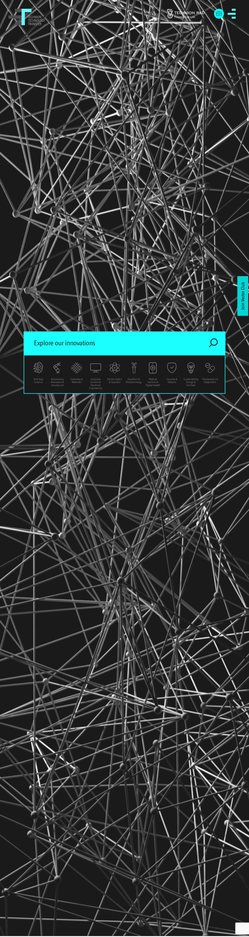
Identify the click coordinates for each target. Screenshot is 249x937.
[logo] (26, 17)
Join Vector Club (243, 296)
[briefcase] (219, 14)
